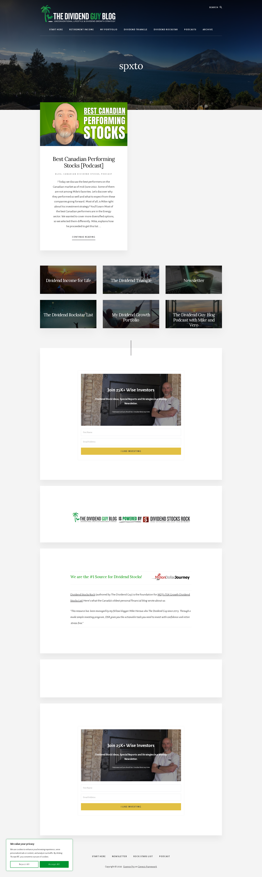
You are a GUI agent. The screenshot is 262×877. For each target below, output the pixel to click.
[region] (39, 855)
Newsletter (193, 280)
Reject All (24, 864)
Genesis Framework (147, 866)
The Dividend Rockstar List (68, 315)
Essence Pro (129, 866)
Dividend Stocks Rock (82, 594)
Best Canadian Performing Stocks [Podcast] (84, 162)
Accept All (54, 864)
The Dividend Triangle (131, 280)
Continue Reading (83, 238)
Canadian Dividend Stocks (81, 174)
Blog (58, 174)
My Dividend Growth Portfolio (131, 317)
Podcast (106, 174)
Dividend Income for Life (68, 280)
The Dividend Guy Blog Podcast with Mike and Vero (194, 320)
